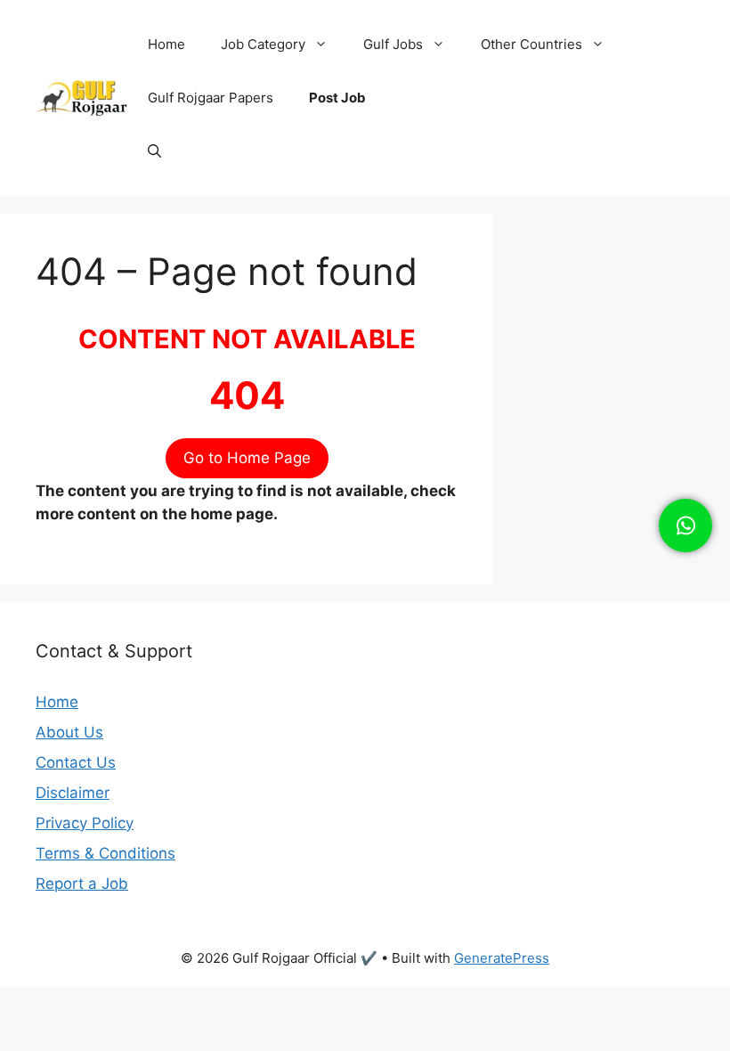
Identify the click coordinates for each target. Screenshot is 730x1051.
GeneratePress (501, 957)
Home (166, 44)
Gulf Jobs (393, 44)
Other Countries (531, 44)
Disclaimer (73, 793)
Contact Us (76, 762)
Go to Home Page (247, 458)
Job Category (263, 44)
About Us (69, 732)
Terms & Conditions (105, 853)
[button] (154, 151)
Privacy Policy (85, 823)
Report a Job (82, 883)
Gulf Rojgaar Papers (210, 97)
